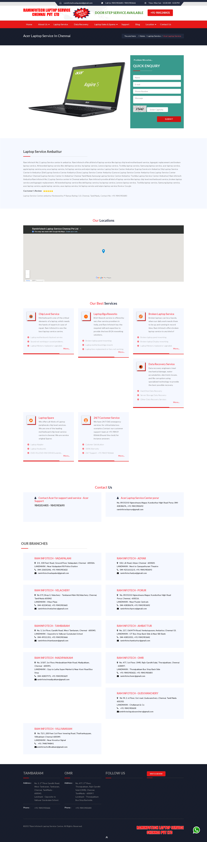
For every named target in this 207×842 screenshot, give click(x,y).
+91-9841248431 (160, 12)
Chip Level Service (49, 314)
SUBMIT (169, 119)
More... (66, 348)
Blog (137, 24)
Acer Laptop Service (172, 36)
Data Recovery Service (162, 364)
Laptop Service (61, 24)
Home (29, 24)
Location (150, 24)
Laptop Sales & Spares (104, 24)
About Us (42, 24)
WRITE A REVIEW (156, 774)
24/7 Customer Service (107, 417)
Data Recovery (81, 24)
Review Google (124, 186)
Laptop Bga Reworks (105, 314)
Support (125, 24)
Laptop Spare (46, 417)
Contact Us (165, 24)
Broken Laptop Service (161, 314)
